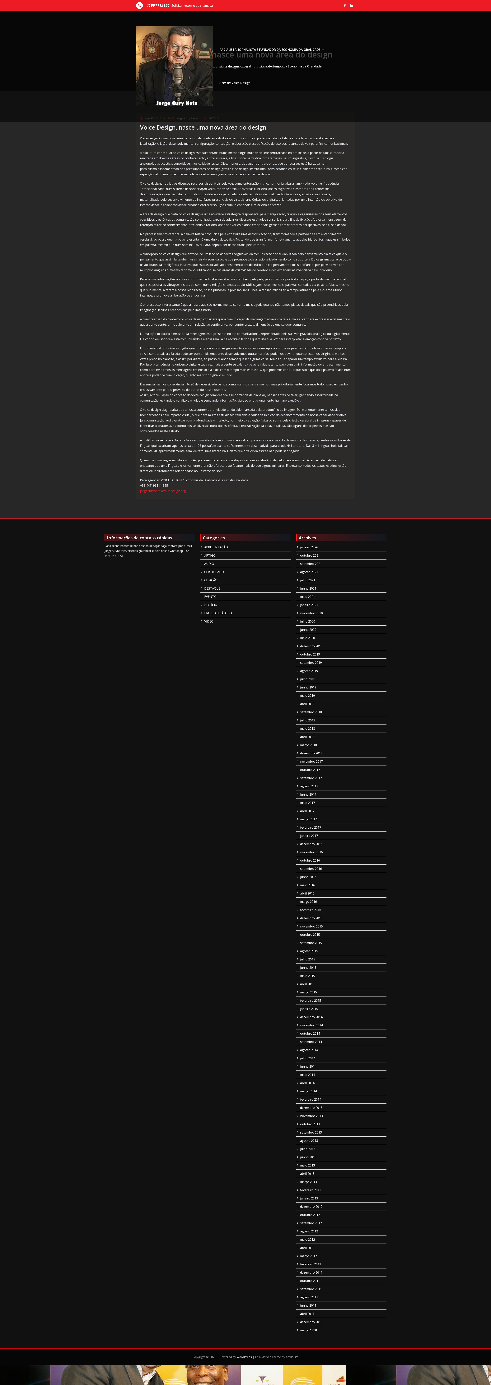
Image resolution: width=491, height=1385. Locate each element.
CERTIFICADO (214, 572)
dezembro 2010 (311, 1322)
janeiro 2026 (309, 547)
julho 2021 (307, 580)
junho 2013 (308, 1157)
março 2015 (308, 992)
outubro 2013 (310, 1124)
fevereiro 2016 (310, 910)
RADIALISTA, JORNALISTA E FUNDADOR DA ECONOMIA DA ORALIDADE (269, 50)
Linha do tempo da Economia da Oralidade (291, 66)
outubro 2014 (310, 1033)
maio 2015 (307, 976)
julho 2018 (307, 720)
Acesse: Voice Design (234, 83)
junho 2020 (308, 630)
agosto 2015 (309, 951)
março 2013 (308, 1182)
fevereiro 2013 (310, 1190)
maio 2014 (307, 1075)
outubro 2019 (310, 654)
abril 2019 (307, 704)
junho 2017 (308, 794)
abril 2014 (307, 1083)
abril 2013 (307, 1173)
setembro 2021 (311, 564)
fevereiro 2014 (310, 1099)
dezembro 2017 (311, 753)
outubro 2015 (310, 934)
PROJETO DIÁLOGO (218, 613)
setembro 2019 (311, 662)
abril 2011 (307, 1314)
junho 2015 (308, 967)
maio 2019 (307, 695)
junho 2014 (308, 1066)
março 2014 (308, 1091)
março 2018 (308, 745)
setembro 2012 (311, 1223)
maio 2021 (307, 597)
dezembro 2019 (311, 646)
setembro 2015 (311, 943)
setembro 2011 (311, 1289)
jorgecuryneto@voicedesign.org (163, 491)
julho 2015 (307, 959)
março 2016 (308, 902)
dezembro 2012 (311, 1206)
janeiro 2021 (309, 605)
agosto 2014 (309, 1050)
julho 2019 (307, 679)
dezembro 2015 (311, 918)
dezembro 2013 (311, 1108)
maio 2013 (307, 1165)
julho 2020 (307, 621)
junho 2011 (308, 1305)
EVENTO (210, 597)
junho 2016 (308, 877)
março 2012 (308, 1256)
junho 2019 (308, 687)
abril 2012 (307, 1248)
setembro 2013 (311, 1132)
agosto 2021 (309, 572)
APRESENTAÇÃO (216, 547)
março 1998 (308, 1330)
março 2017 (308, 819)
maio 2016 (307, 885)
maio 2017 (307, 803)
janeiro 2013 (309, 1198)
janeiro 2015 (309, 1009)
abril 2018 (307, 737)
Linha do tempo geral (235, 66)
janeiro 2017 (309, 836)
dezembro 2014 (311, 1017)
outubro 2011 (310, 1281)
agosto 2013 (309, 1141)
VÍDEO (208, 621)
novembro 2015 (311, 926)
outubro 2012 (310, 1215)
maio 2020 (307, 638)
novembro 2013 (311, 1116)
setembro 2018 (311, 712)
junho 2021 (308, 588)
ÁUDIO (209, 564)
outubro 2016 (310, 860)
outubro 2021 (310, 555)
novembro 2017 (311, 761)
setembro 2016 (311, 869)
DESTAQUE (212, 588)
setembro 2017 (311, 778)
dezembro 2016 (311, 844)
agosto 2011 (309, 1297)
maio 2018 (307, 728)
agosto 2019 (309, 671)
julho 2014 (307, 1058)
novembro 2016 (311, 852)
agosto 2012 (309, 1231)
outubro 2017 (310, 770)
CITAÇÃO (210, 580)
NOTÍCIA (210, 605)
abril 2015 (307, 984)
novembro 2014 (311, 1025)
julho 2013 (307, 1149)
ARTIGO (210, 555)
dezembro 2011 (311, 1272)
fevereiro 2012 (310, 1264)
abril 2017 (307, 811)
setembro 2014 (311, 1042)
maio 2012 (307, 1239)
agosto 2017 (309, 786)
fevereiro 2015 (310, 1000)
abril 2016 (307, 893)
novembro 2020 (311, 613)
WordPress (244, 1357)
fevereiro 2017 (310, 827)
